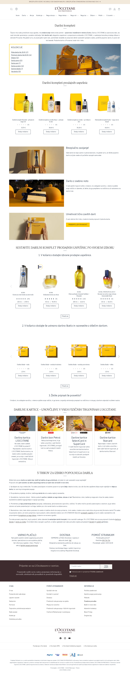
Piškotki (87, 597)
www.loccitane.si (39, 664)
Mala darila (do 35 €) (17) (19, 52)
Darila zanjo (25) (16, 60)
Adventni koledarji (90, 608)
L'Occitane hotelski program (71, 646)
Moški (100, 15)
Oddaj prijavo (106, 566)
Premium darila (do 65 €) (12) (21, 55)
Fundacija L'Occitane (40, 646)
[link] (23, 112)
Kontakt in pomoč (53, 594)
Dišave (92, 15)
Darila (24, 15)
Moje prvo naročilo (53, 605)
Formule (12, 605)
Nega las (83, 15)
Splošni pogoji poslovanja (92, 594)
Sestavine (12, 601)
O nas (11, 590)
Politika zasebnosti (90, 590)
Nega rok (73, 15)
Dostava (49, 597)
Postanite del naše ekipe (17, 594)
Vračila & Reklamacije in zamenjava (58, 612)
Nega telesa (63, 15)
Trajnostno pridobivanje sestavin (20, 608)
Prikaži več (73, 576)
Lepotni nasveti (14, 597)
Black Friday (88, 612)
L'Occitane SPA (54, 646)
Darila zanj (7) (16, 63)
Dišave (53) (15, 58)
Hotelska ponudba (15, 619)
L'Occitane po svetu (90, 646)
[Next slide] (119, 108)
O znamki (109, 15)
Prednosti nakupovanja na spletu (58, 601)
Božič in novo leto (90, 605)
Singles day (88, 615)
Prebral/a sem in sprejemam (87, 572)
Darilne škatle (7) (17, 69)
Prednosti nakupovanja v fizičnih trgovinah (61, 608)
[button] (11, 9)
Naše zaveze (13, 612)
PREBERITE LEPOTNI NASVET (77, 224)
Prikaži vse (65, 316)
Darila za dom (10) (17, 66)
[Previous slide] (11, 108)
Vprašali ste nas (52, 590)
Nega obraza (50, 15)
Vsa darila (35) (16, 71)
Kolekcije (39, 15)
